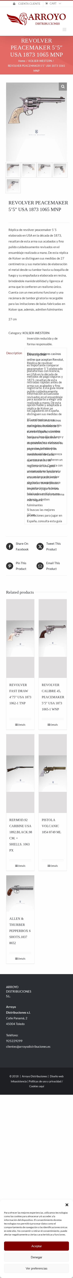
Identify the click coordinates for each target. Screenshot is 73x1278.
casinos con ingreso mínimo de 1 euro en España (44, 425)
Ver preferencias (36, 1268)
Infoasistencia (19, 1081)
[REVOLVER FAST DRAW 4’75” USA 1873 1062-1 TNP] (20, 638)
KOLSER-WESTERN (36, 333)
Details (21, 724)
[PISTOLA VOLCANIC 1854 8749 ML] (53, 773)
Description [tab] (14, 353)
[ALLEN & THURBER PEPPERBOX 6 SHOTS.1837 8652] (20, 893)
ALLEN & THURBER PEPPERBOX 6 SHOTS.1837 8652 (20, 931)
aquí (41, 1086)
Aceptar (36, 1246)
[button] (67, 1205)
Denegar (36, 1257)
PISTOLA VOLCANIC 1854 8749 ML (51, 826)
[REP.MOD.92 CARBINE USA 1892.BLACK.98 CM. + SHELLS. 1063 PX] (20, 773)
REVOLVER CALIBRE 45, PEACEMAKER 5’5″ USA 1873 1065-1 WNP (53, 697)
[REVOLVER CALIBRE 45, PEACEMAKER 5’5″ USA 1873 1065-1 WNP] (53, 638)
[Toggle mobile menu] (65, 29)
